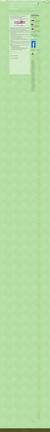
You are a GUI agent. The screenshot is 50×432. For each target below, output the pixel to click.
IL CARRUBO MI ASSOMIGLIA (39, 181)
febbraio (38, 411)
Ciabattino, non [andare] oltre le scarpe (39, 357)
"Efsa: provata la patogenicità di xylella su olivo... (39, 85)
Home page (19, 75)
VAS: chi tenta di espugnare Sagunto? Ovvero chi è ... (39, 152)
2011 (37, 417)
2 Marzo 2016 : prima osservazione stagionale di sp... (39, 359)
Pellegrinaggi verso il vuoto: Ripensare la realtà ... (39, 116)
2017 (37, 58)
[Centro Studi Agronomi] (33, 47)
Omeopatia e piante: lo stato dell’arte (39, 119)
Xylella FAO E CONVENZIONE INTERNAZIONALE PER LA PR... (39, 292)
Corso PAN (39, 79)
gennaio (38, 412)
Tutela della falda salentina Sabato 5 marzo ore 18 (39, 399)
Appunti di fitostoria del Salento (39, 240)
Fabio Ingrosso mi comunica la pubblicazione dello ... (39, 74)
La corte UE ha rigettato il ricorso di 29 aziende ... (39, 156)
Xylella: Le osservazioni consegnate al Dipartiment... (39, 243)
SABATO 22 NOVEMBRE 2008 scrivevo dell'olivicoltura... (39, 112)
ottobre (38, 62)
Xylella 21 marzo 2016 (39, 185)
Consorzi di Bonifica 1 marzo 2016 (39, 409)
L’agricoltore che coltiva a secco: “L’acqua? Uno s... (39, 91)
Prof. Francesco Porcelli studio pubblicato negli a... (39, 209)
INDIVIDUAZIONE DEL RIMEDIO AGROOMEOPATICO (39, 127)
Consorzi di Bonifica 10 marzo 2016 (39, 289)
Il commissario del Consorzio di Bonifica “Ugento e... (39, 312)
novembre (39, 61)
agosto (38, 64)
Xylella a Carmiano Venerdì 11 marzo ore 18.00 (39, 318)
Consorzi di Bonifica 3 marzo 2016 (39, 384)
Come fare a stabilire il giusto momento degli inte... (39, 281)
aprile (38, 68)
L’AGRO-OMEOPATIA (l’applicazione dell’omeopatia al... (39, 146)
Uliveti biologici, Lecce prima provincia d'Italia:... (39, 257)
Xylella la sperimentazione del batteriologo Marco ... (39, 234)
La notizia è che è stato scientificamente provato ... (39, 391)
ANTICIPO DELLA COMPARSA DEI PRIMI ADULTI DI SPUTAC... (39, 106)
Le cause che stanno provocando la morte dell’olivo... (39, 278)
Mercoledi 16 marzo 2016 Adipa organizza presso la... (39, 299)
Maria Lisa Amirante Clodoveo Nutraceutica (39, 407)
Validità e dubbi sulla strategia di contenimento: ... (39, 71)
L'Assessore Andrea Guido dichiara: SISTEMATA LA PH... (39, 305)
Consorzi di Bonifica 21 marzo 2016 (39, 183)
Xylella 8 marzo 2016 (39, 341)
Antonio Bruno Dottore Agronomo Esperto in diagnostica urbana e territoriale (23, 6)
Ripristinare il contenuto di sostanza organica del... (39, 190)
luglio (38, 65)
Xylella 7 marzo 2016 (39, 344)
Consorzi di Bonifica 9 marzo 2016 (39, 321)
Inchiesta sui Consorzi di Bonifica (39, 193)
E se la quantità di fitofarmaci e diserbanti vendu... (39, 178)
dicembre (39, 60)
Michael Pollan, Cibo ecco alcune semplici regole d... (39, 302)
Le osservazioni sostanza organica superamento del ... (39, 223)
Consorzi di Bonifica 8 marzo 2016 (39, 343)
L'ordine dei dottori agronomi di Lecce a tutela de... (39, 326)
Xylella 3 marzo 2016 (39, 385)
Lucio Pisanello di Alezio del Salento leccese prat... (39, 375)
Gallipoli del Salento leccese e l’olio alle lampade (39, 168)
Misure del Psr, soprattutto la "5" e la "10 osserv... (39, 216)
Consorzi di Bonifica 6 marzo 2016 (39, 351)
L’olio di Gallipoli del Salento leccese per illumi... (39, 165)
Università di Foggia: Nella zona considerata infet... (39, 198)
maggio (38, 67)
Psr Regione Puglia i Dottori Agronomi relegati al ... (39, 138)
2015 (37, 413)
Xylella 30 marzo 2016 (39, 82)
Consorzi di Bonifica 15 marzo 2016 (39, 269)
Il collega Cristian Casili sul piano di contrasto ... (39, 371)
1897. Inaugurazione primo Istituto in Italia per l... (39, 102)
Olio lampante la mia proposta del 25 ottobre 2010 (39, 173)
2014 (37, 414)
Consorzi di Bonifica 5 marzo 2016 (39, 362)
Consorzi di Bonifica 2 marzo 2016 (39, 393)
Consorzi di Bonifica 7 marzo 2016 (39, 346)
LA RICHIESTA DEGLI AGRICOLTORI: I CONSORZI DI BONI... (39, 364)
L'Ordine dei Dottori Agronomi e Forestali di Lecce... (39, 272)
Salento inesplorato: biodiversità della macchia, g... (39, 237)
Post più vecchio (28, 75)
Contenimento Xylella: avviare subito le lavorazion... (39, 96)
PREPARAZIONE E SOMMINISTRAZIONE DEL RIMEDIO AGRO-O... (39, 131)
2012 (37, 416)
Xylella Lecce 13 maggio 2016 (39, 284)
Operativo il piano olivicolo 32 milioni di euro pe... (39, 124)
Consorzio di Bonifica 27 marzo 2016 (39, 94)
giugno (38, 66)
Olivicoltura (39, 122)
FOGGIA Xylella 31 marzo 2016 (39, 77)
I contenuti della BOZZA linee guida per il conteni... (39, 250)
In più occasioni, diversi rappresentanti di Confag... (39, 315)
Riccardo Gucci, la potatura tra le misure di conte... (39, 378)
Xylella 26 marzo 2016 (39, 100)
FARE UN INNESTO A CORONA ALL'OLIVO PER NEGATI (39, 296)
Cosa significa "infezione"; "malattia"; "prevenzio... (39, 264)
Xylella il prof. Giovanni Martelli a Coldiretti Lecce (39, 323)
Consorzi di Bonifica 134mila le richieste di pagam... (39, 88)
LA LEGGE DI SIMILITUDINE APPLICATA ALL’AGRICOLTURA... (39, 142)
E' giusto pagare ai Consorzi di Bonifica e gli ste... (39, 330)
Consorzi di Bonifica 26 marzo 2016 (39, 99)
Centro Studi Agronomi (33, 40)
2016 (37, 59)
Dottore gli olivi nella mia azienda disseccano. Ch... (39, 195)
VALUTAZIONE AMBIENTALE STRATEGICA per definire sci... (39, 203)
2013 (37, 415)
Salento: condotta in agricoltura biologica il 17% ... (39, 187)
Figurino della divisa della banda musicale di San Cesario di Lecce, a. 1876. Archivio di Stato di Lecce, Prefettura (37, 29)
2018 (37, 57)
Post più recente (11, 75)
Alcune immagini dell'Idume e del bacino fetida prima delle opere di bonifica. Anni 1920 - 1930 (37, 24)
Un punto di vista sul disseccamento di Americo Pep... (39, 260)
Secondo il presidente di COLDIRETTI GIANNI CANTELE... (39, 353)
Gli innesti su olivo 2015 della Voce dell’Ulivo (39, 333)
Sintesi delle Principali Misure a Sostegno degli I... (39, 388)
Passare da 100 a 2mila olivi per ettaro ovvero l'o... (39, 158)
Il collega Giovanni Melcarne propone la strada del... (39, 381)
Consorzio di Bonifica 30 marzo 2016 (39, 81)
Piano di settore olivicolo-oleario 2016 (39, 110)
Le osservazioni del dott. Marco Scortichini (39, 219)
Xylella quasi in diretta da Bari (39, 163)
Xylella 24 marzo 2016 (39, 136)
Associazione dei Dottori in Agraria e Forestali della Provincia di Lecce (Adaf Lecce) (33, 57)
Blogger (27, 430)
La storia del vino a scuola (39, 121)
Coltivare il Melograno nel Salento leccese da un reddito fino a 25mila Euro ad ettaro (37, 19)
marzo (38, 69)
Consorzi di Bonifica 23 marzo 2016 (39, 161)
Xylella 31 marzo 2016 (39, 78)
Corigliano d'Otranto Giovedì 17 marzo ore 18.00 (39, 247)
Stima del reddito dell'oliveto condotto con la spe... (39, 231)
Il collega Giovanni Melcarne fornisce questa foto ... (39, 275)
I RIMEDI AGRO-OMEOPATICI (39, 134)
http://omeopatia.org (14, 51)
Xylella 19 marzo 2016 (39, 225)
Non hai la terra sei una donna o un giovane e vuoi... (39, 335)
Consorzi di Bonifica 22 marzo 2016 (39, 171)
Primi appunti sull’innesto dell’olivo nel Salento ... (39, 349)
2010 (37, 418)
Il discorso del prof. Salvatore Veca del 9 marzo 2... (39, 309)
